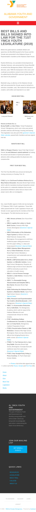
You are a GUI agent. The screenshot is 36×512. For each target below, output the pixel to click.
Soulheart (33, 509)
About (4, 375)
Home (4, 372)
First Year (29, 366)
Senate (20, 366)
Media (5, 388)
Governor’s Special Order (23, 246)
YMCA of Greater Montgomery (14, 509)
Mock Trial (6, 381)
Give (4, 378)
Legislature (6, 385)
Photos (13, 363)
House (16, 366)
